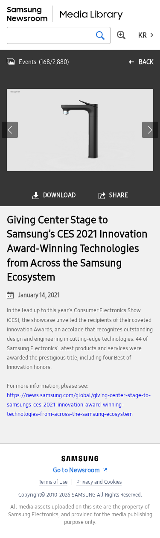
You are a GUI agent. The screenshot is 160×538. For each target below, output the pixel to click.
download (59, 195)
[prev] (10, 130)
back (146, 62)
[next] (150, 130)
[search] (100, 35)
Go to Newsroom (76, 470)
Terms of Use (53, 482)
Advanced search (121, 35)
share (118, 195)
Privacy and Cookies (99, 482)
